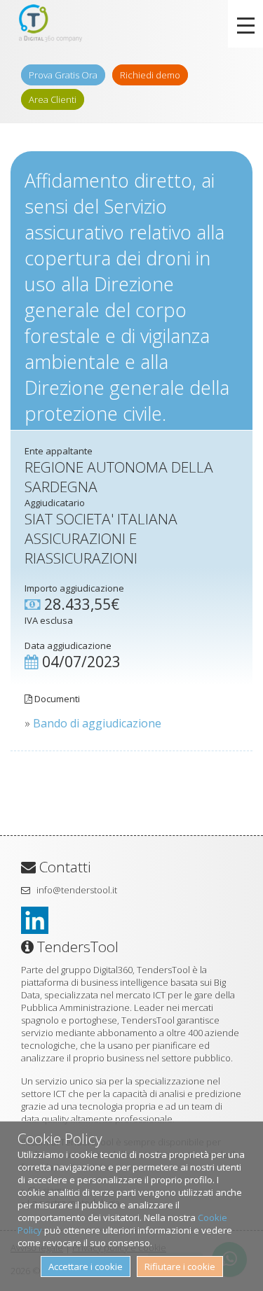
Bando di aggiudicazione (97, 723)
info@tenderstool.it (76, 890)
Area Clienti (52, 99)
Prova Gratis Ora (63, 75)
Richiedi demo (150, 75)
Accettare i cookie (85, 1266)
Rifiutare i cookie (179, 1266)
